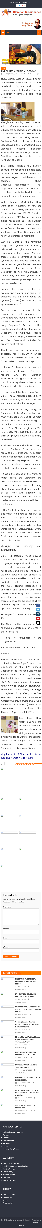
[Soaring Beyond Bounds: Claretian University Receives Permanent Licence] (7, 1025)
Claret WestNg (21, 74)
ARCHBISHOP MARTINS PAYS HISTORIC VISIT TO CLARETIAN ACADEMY (27, 1092)
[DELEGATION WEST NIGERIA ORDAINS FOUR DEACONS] (7, 1055)
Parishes (6, 1135)
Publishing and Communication (15, 1166)
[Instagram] (38, 614)
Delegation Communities (13, 1132)
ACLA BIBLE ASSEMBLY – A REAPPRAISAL (25, 1106)
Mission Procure (9, 1169)
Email (6, 938)
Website (6, 947)
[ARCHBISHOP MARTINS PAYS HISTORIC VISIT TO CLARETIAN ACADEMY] (7, 1093)
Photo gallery (8, 1203)
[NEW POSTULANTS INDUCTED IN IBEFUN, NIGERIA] (7, 1080)
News (3, 68)
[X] (38, 609)
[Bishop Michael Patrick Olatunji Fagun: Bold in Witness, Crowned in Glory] (7, 1040)
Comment (7, 907)
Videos (5, 1200)
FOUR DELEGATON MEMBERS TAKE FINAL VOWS (26, 1066)
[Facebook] (38, 605)
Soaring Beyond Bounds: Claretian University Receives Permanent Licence (27, 1024)
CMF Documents (9, 1194)
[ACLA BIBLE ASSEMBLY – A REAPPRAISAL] (7, 1108)
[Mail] (38, 623)
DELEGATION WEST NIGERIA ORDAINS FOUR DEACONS (25, 1053)
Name (6, 929)
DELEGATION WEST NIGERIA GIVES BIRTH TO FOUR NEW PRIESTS (25, 981)
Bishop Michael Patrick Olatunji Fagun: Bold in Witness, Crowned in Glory (27, 1039)
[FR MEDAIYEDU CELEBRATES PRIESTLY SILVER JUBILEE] (7, 997)
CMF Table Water (10, 1180)
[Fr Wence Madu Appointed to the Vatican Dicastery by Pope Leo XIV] (7, 1010)
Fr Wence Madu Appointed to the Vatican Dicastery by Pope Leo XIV (28, 1009)
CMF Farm (7, 1177)
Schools (6, 1138)
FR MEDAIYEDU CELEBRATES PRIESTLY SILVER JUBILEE (25, 995)
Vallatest (21, 1225)
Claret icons (8, 1197)
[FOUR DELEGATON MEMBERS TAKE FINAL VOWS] (7, 1068)
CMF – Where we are (11, 1163)
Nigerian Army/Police (11, 1149)
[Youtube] (38, 618)
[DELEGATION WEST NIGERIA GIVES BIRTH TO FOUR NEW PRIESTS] (7, 982)
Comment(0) (34, 74)
